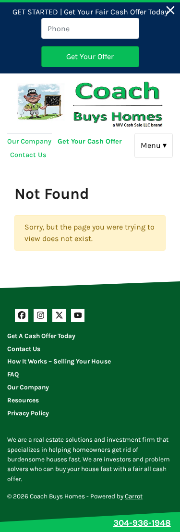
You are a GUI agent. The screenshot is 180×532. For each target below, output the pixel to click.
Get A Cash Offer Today (41, 335)
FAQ (13, 374)
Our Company (29, 141)
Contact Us (28, 155)
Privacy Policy (28, 413)
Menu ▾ (154, 145)
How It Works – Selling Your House (59, 361)
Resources (23, 400)
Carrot (134, 496)
